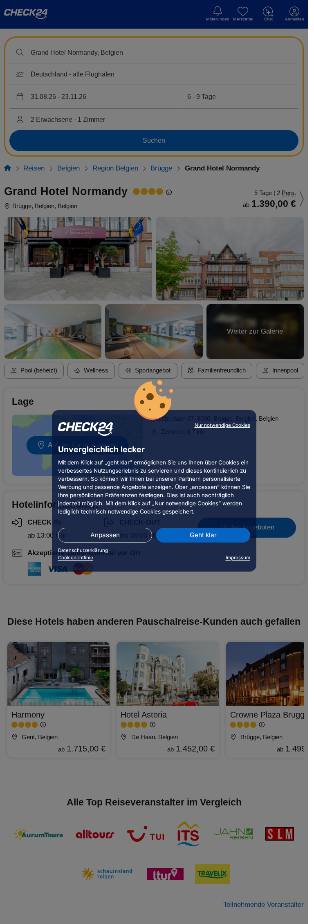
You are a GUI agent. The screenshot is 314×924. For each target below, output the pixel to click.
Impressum (238, 558)
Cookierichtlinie (75, 558)
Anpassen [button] (105, 535)
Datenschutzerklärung (83, 550)
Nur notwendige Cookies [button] (222, 425)
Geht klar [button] (203, 535)
